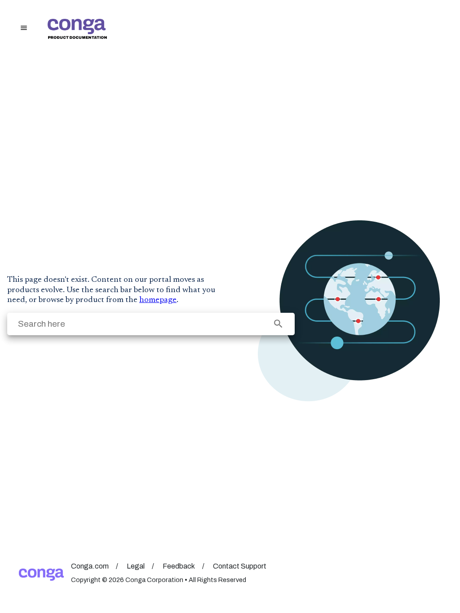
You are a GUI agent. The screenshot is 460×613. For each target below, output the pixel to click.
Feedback (179, 566)
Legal (136, 566)
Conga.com (90, 566)
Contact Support (239, 566)
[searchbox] (278, 323)
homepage (158, 300)
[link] (247, 29)
